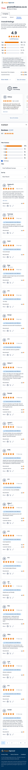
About (12, 17)
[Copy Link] (13, 205)
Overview (4, 17)
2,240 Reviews (14, 39)
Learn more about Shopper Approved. (10, 758)
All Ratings (6, 160)
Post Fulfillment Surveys (9, 168)
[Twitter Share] (10, 205)
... (16, 742)
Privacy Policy (4, 754)
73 (20, 742)
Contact (4, 125)
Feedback (23, 754)
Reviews (19, 17)
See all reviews (21, 79)
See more (5, 111)
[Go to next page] (25, 742)
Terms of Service (14, 754)
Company (5, 14)
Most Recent (5, 176)
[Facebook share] (8, 205)
